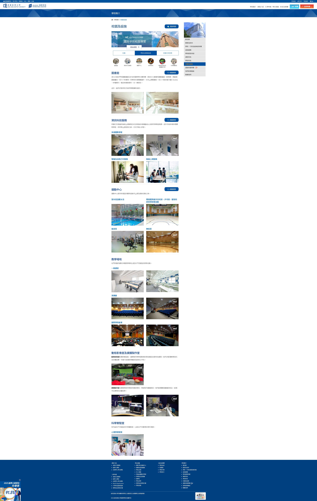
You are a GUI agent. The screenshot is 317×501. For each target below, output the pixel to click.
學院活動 (138, 485)
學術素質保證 (189, 53)
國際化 (138, 479)
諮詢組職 (188, 50)
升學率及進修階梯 (118, 485)
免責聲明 (134, 493)
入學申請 (268, 7)
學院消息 (162, 465)
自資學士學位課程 (118, 470)
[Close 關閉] (19, 479)
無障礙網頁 (141, 493)
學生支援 (138, 470)
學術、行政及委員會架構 (193, 46)
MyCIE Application (118, 483)
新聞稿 (161, 467)
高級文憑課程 (116, 465)
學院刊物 (162, 470)
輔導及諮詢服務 (140, 467)
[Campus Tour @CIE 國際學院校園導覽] (145, 40)
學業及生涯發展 (140, 476)
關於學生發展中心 (141, 465)
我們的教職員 (189, 71)
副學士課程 (116, 467)
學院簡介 (253, 7)
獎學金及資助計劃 (118, 488)
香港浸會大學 (114, 493)
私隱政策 (129, 493)
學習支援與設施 (146, 53)
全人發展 (138, 472)
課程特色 (188, 57)
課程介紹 (260, 7)
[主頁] (112, 20)
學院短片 (162, 472)
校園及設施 (189, 64)
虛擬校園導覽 (190, 67)
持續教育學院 (122, 493)
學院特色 (188, 60)
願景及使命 (189, 43)
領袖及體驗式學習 (141, 474)
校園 (123, 53)
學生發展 (276, 7)
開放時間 (172, 26)
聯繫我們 (188, 74)
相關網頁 (173, 72)
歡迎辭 (187, 39)
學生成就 (138, 481)
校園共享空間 (167, 53)
